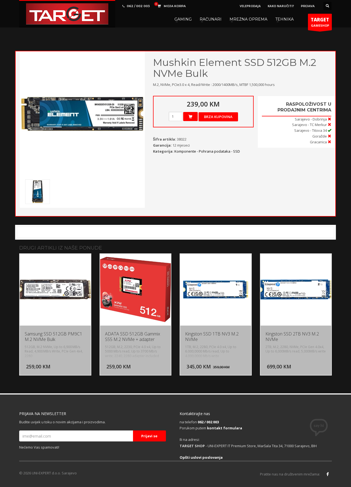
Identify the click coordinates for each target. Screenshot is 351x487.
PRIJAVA (308, 6)
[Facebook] (328, 474)
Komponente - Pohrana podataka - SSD (207, 151)
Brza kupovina (218, 116)
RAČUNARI (211, 19)
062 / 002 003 (208, 421)
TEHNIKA (284, 19)
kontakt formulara (224, 428)
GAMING (183, 19)
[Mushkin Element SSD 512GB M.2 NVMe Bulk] (82, 114)
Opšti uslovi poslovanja (201, 457)
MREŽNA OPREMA (248, 19)
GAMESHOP (320, 21)
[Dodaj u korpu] (190, 116)
